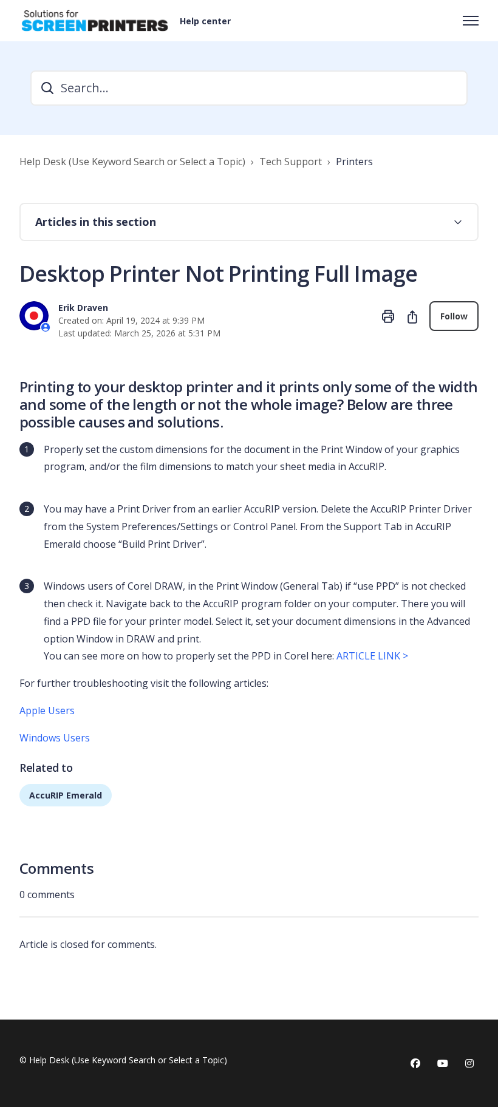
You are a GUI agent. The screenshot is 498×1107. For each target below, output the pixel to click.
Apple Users (47, 710)
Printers (354, 161)
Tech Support (290, 161)
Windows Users (54, 737)
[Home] (94, 21)
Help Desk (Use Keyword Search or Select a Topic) (132, 161)
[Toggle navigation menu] (470, 20)
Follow (454, 316)
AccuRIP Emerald (65, 795)
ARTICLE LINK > (373, 655)
